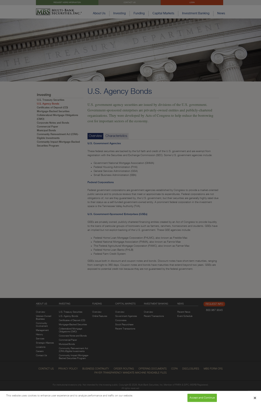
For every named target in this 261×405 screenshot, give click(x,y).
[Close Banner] (255, 398)
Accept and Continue (202, 397)
